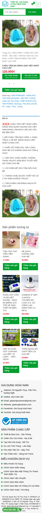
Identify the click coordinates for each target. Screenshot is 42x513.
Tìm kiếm (32, 12)
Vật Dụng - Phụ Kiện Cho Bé (25, 104)
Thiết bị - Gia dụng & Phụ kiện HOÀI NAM (19, 4)
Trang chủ (6, 53)
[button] (36, 24)
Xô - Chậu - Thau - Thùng (12, 107)
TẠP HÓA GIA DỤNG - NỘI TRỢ (15, 98)
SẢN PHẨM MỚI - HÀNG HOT (23, 95)
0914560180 (33, 504)
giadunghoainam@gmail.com (18, 506)
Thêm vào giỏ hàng (13, 90)
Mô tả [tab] (5, 118)
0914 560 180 (9, 510)
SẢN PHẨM (17, 53)
